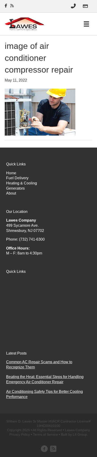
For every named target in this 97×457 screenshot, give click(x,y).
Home (11, 173)
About (11, 193)
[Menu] (86, 24)
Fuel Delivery (17, 178)
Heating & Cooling (21, 183)
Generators (15, 188)
